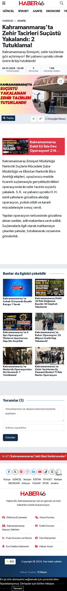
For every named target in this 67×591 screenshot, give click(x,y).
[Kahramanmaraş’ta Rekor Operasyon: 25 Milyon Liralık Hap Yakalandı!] (49, 321)
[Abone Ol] (55, 118)
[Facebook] (9, 472)
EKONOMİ (53, 11)
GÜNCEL (8, 11)
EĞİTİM (37, 479)
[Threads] (52, 472)
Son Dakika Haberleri (17, 546)
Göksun (25, 483)
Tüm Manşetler (47, 538)
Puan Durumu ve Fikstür (19, 538)
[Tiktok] (46, 472)
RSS (11, 561)
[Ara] (61, 3)
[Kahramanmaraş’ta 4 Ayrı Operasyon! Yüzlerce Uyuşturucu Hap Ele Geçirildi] (17, 321)
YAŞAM (36, 483)
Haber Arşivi (46, 546)
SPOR (45, 483)
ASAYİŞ (37, 11)
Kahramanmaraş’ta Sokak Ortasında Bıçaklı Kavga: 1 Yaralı (17, 301)
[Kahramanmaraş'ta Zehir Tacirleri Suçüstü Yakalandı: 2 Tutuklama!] (33, 94)
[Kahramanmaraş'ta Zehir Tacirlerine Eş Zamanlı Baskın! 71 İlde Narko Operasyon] (49, 355)
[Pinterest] (21, 472)
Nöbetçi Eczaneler (17, 517)
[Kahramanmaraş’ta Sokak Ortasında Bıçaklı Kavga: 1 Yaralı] (17, 287)
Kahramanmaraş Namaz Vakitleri (13, 528)
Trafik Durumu (46, 526)
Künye (7, 479)
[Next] (58, 472)
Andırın (55, 483)
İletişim (27, 479)
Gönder (10, 437)
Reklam (58, 479)
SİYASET (23, 11)
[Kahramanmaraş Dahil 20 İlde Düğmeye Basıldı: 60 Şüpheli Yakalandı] (49, 287)
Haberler (7, 21)
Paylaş (10, 118)
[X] (15, 472)
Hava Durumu (47, 517)
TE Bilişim (42, 572)
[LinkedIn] (33, 472)
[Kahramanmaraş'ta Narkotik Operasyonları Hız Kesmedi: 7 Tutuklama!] (17, 355)
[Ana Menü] (3, 3)
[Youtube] (40, 472)
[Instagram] (27, 472)
